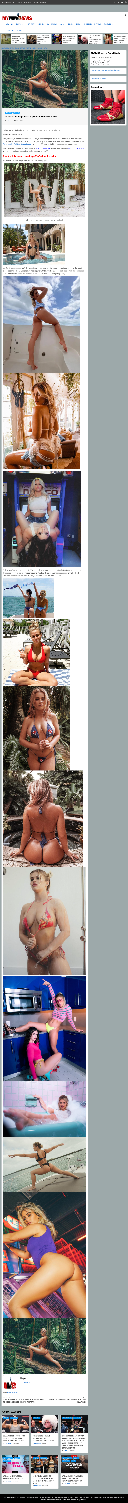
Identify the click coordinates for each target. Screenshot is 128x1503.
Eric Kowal (8, 1443)
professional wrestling (77, 148)
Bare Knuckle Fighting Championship (17, 144)
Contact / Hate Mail (40, 2)
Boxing (70, 24)
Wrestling (107, 24)
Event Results (67, 1418)
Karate (78, 24)
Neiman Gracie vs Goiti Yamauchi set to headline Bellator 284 (67, 1399)
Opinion (41, 24)
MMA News (27, 2)
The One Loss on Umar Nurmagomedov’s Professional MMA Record (94, 40)
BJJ (61, 24)
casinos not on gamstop (99, 78)
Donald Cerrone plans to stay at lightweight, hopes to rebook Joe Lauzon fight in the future (23, 1399)
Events (18, 24)
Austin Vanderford (43, 148)
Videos (19, 30)
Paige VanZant (12, 1392)
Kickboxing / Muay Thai (92, 24)
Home (20, 2)
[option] (12, 39)
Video (73, 1461)
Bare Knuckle (51, 24)
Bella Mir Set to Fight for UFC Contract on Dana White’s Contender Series (14, 1438)
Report (10, 120)
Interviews (31, 24)
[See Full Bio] (31, 1382)
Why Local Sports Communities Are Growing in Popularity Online (43, 40)
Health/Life (10, 30)
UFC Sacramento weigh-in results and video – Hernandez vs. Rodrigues (72, 1478)
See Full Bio (25, 1382)
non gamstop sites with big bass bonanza (105, 70)
